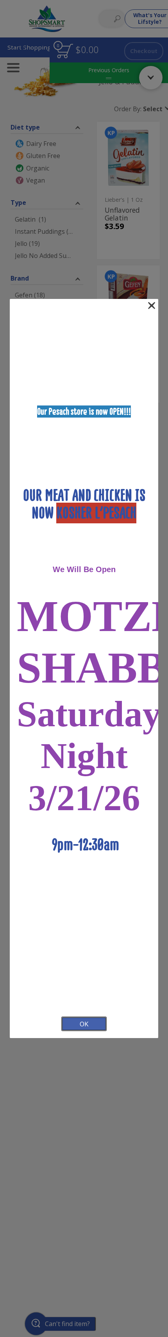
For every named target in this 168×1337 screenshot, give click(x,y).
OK (84, 1023)
